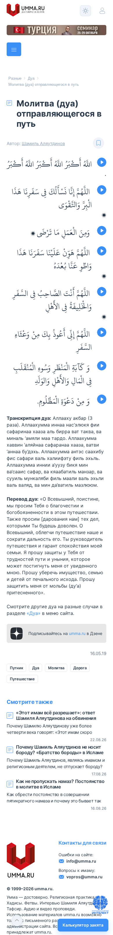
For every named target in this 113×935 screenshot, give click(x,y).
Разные (14, 78)
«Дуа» (34, 613)
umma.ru (77, 633)
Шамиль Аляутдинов (43, 143)
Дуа (31, 78)
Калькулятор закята (83, 924)
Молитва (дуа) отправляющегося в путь (43, 84)
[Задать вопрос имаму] (100, 904)
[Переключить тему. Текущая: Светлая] (85, 10)
